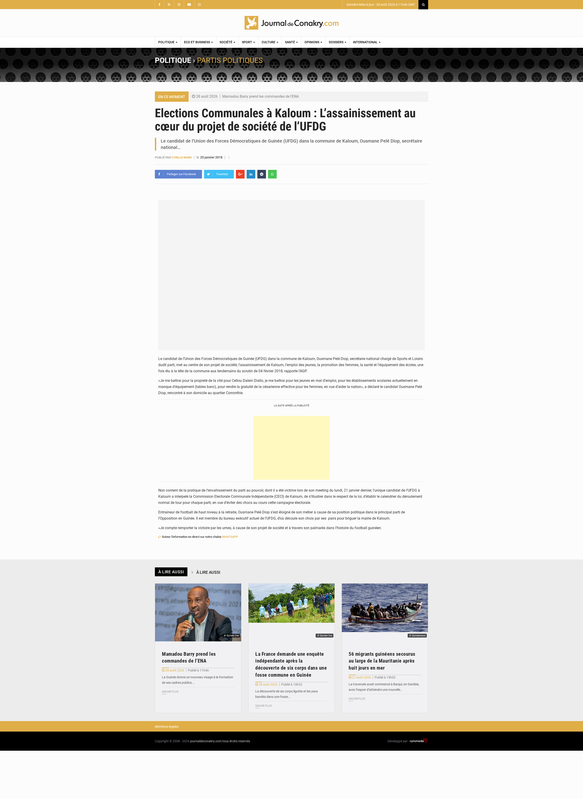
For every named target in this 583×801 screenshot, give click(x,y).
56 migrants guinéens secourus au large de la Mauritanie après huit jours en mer (382, 661)
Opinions (312, 42)
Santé (290, 42)
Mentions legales (167, 726)
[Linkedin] (251, 174)
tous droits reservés (236, 741)
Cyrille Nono (181, 157)
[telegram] (261, 174)
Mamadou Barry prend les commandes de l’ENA (260, 96)
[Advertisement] (291, 448)
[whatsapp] (272, 174)
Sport (247, 42)
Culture (269, 42)
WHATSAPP (230, 536)
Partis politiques (230, 60)
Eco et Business (197, 42)
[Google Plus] (240, 174)
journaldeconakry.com (206, 741)
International (365, 42)
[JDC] (291, 23)
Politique (166, 42)
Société (226, 42)
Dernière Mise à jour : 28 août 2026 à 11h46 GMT (380, 4)
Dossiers (336, 42)
